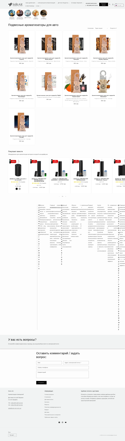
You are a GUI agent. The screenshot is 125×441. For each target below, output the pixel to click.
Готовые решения (49, 394)
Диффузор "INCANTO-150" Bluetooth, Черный (101, 179)
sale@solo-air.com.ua (14, 408)
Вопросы (47, 404)
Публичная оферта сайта (51, 417)
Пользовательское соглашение (52, 414)
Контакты (47, 402)
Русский (12, 435)
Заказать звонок (103, 4)
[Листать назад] (59, 196)
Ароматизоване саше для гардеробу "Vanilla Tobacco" (103, 58)
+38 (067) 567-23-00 (91, 3)
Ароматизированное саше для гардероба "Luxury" (21, 58)
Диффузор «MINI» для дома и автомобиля (18, 179)
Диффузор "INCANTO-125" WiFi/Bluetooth (81, 179)
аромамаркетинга (55, 207)
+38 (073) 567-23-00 (17, 405)
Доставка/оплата (49, 399)
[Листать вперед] (65, 196)
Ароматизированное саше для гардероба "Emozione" (103, 96)
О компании (48, 397)
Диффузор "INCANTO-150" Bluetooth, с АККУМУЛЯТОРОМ (60, 179)
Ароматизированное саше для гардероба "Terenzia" (76, 58)
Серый (19, 189)
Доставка (47, 412)
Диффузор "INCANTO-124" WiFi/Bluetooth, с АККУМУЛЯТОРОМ (39, 180)
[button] (31, 2)
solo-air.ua (105, 435)
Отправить (41, 382)
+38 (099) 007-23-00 (92, 5)
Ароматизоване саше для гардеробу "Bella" (49, 95)
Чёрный (16, 189)
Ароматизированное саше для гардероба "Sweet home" (76, 96)
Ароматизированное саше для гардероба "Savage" (21, 136)
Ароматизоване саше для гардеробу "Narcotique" (22, 96)
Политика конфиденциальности (53, 407)
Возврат (47, 409)
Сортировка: (91, 28)
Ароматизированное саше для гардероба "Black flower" (48, 58)
